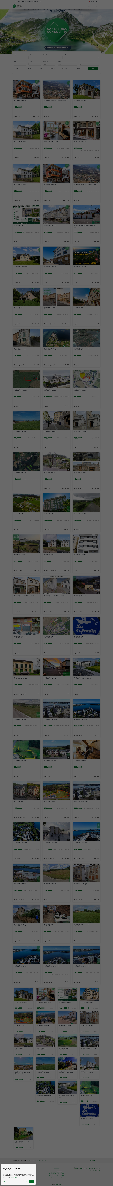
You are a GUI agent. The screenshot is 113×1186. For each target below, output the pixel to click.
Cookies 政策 (14, 1177)
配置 (4, 1181)
